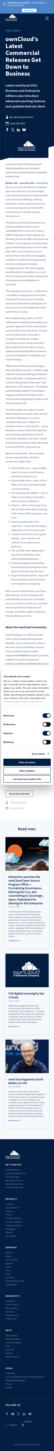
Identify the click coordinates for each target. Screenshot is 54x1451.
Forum (8, 1311)
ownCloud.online (12, 1180)
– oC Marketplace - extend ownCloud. (27, 4)
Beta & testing (11, 1308)
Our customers (11, 1259)
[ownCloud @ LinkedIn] (24, 1413)
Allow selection (27, 770)
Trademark (10, 1373)
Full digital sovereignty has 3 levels (26, 995)
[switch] (46, 724)
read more (13, 940)
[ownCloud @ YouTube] (12, 1413)
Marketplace (10, 1315)
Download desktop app (15, 1173)
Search (13, 1424)
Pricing (8, 1214)
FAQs (7, 1346)
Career (8, 1266)
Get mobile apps (12, 1177)
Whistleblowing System (15, 1380)
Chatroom (9, 1318)
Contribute (10, 1301)
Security (8, 1232)
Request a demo (12, 1356)
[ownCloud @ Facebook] (6, 1413)
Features (9, 1211)
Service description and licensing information (24, 1377)
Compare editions (13, 1218)
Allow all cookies (27, 762)
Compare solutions (13, 1222)
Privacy (8, 1384)
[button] (28, 1421)
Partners (9, 1263)
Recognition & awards (14, 1281)
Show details (38, 753)
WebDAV (23, 655)
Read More (29, 10)
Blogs (7, 1274)
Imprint (8, 1387)
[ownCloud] (11, 18)
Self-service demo (13, 1187)
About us (9, 1252)
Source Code (10, 1304)
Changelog (10, 1229)
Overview (9, 1204)
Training (8, 1353)
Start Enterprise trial (14, 1184)
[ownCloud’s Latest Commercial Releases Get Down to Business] (7, 129)
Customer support (13, 1342)
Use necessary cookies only (27, 779)
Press (7, 1270)
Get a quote (10, 1236)
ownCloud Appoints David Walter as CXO (25, 1081)
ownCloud (41, 183)
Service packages (12, 1339)
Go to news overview (19, 793)
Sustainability (11, 1284)
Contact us (10, 1277)
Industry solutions (13, 1225)
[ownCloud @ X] (18, 1413)
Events (8, 1256)
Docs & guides (11, 1335)
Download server (12, 1169)
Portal (8, 1349)
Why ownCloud (12, 1207)
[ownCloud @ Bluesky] (24, 129)
